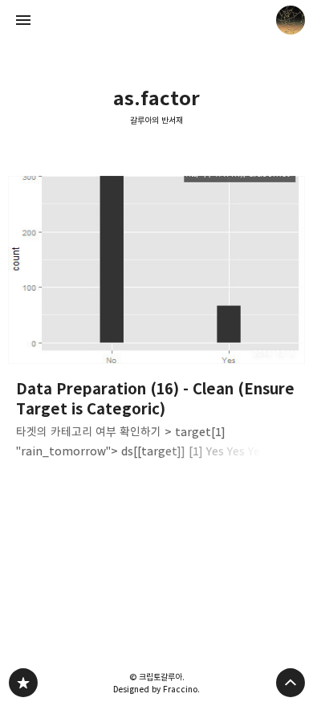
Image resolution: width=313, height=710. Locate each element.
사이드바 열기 (23, 20)
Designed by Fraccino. (156, 689)
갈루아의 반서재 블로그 (23, 682)
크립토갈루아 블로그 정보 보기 (290, 20)
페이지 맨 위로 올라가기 (290, 682)
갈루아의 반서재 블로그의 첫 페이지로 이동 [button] (156, 20)
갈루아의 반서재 (156, 120)
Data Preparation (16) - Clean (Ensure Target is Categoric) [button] (157, 323)
